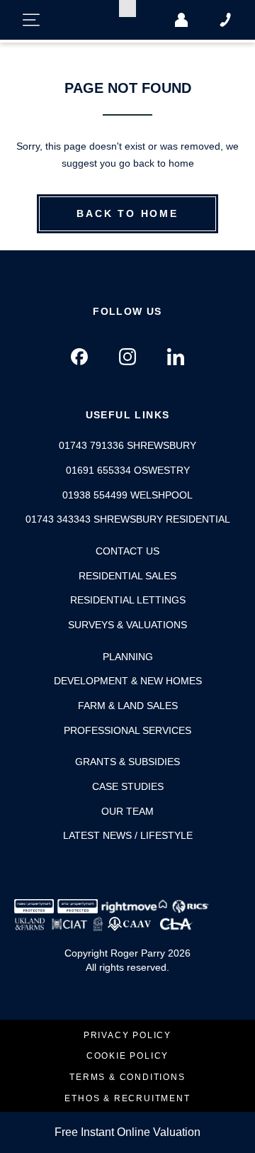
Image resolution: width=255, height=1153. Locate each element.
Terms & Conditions (127, 1077)
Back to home (127, 213)
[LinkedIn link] (175, 356)
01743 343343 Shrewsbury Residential (128, 519)
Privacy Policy (127, 1035)
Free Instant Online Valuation (127, 1132)
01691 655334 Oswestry (128, 470)
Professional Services (127, 730)
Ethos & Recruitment (127, 1098)
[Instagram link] (127, 356)
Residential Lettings (128, 600)
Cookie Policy (127, 1056)
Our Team (127, 811)
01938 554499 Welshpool (127, 495)
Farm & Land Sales (128, 705)
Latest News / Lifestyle (128, 835)
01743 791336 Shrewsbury (127, 445)
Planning (128, 656)
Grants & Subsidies (127, 761)
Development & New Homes (128, 680)
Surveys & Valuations (127, 624)
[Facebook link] (79, 356)
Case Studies (128, 786)
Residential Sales (127, 575)
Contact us (127, 551)
